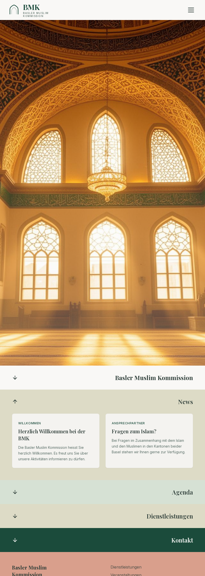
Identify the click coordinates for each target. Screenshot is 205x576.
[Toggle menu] (191, 10)
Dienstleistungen (126, 567)
